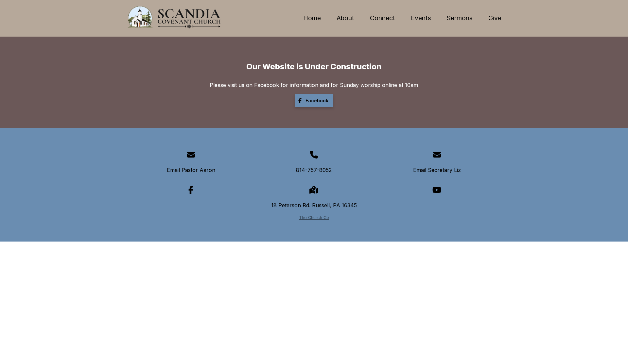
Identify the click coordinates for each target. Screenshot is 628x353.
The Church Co (314, 217)
